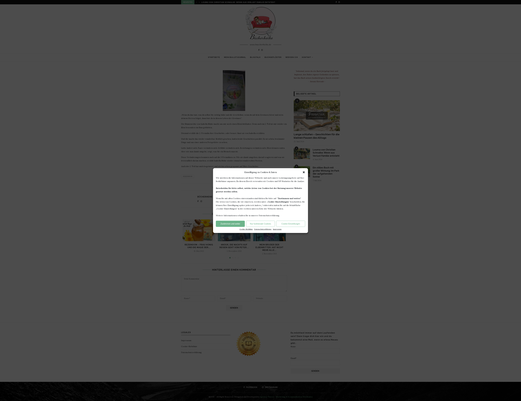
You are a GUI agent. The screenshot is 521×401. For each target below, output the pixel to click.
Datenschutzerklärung (262, 229)
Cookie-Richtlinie (246, 229)
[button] (303, 172)
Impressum (277, 229)
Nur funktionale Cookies (260, 224)
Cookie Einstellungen (290, 224)
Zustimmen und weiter (230, 224)
